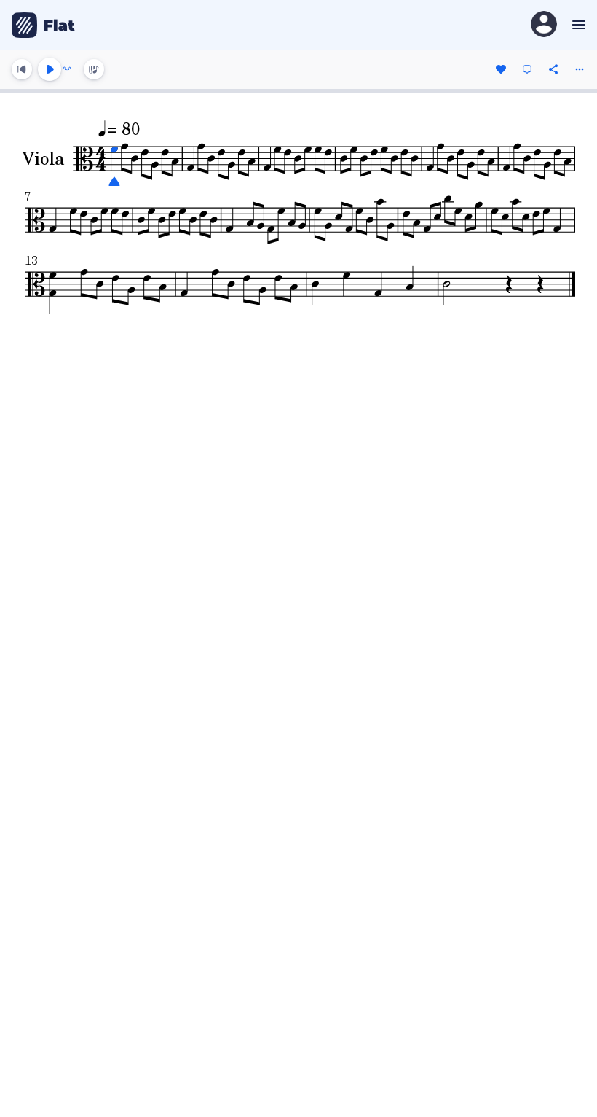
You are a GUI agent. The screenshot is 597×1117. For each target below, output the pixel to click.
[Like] (501, 69)
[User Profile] (544, 25)
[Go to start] (22, 69)
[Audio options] (67, 69)
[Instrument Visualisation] (94, 69)
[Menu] (577, 25)
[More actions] (579, 69)
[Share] (553, 69)
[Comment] (527, 69)
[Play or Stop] (49, 69)
